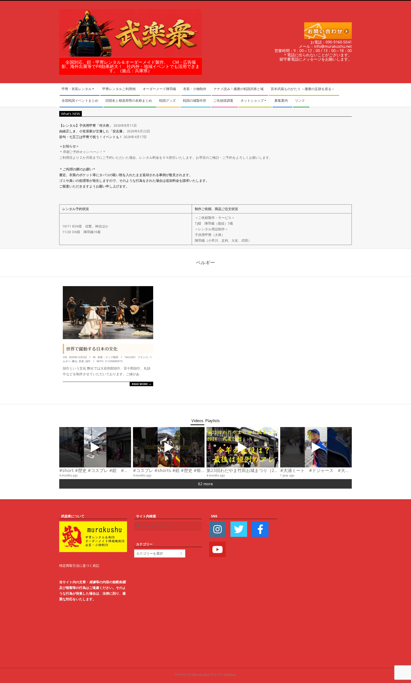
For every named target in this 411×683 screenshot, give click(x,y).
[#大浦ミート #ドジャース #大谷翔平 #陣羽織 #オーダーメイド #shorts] (316, 447)
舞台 (74, 361)
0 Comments (113, 361)
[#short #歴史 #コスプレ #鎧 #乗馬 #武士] (95, 447)
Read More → (141, 384)
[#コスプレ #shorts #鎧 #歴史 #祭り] (169, 447)
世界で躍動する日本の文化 (91, 349)
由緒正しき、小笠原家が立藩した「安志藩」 (92, 131)
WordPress (229, 674)
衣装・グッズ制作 (108, 357)
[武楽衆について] (93, 524)
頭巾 (88, 361)
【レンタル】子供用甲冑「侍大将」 (86, 125)
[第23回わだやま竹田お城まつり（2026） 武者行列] (242, 447)
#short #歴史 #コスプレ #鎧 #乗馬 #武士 (102, 470)
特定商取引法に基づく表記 (79, 565)
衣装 (81, 361)
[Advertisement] (318, 584)
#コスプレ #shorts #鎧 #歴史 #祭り (169, 470)
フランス (142, 357)
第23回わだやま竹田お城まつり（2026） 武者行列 (257, 470)
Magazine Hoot (200, 674)
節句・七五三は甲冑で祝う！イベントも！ (90, 137)
